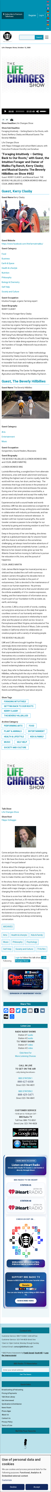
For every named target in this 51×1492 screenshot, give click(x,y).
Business (6, 258)
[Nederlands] (48, 5)
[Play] (5, 111)
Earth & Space (8, 263)
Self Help (6, 287)
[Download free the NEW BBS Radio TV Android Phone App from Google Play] (25, 1132)
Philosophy (6, 277)
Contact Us (6, 1418)
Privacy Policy (7, 1422)
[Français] (48, 8)
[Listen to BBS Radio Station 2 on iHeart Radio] (25, 1207)
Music (4, 441)
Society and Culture (10, 291)
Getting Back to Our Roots (18, 706)
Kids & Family (37, 737)
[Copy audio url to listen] (7, 119)
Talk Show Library (8, 1397)
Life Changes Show (10, 812)
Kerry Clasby (11, 711)
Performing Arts (13, 726)
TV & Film (41, 949)
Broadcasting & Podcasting (12, 1390)
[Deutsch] (48, 11)
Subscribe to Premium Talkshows (13, 15)
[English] (48, 2)
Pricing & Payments (9, 1393)
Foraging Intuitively (15, 701)
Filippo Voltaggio (9, 820)
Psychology (32, 942)
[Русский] (48, 21)
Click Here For (26, 1053)
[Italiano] (48, 15)
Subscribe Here (25, 1301)
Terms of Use (7, 1425)
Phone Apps (6, 1411)
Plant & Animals (13, 731)
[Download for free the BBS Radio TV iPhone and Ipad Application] (25, 1144)
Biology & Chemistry (11, 282)
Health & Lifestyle (9, 268)
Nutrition (5, 273)
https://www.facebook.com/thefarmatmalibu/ (22, 244)
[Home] (7, 37)
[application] (25, 111)
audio (30, 1035)
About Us (5, 1415)
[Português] (48, 18)
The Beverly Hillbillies (16, 716)
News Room (6, 1408)
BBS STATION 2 (25, 1091)
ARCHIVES (8, 926)
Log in (41, 15)
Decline (13, 1487)
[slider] (20, 111)
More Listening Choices (25, 1056)
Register (32, 15)
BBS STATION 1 (25, 1078)
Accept (37, 1487)
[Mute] (37, 111)
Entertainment (8, 437)
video (30, 1045)
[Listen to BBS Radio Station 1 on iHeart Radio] (25, 1191)
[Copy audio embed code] (3, 119)
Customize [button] (7, 1480)
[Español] (48, 25)
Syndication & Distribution (12, 1404)
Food (4, 254)
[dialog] (25, 1473)
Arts (4, 432)
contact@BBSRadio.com (23, 1347)
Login (17, 957)
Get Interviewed (8, 1400)
